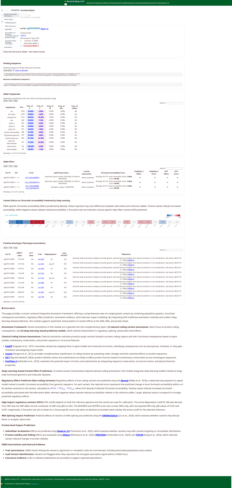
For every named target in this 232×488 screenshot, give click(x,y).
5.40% (41, 129)
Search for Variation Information (10, 15)
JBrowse (127, 3)
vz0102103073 (20, 35)
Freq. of (29, 107)
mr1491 (41, 287)
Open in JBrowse (21, 70)
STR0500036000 (36, 17)
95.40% (31, 132)
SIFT (7, 357)
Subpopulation (50, 254)
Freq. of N (50, 107)
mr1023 (41, 259)
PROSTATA (100, 434)
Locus (31, 173)
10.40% (41, 117)
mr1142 (41, 273)
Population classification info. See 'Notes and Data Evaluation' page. (29, 98)
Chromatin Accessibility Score (113, 173)
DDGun (66, 434)
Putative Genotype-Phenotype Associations (10, 42)
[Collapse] (3, 10)
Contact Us (164, 3)
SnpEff (8, 346)
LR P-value (31, 254)
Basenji (124, 380)
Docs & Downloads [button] (139, 3)
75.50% (31, 142)
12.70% (41, 138)
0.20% (41, 123)
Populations (10, 107)
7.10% (41, 120)
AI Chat (157, 3)
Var (16, 173)
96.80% (31, 114)
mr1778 (41, 297)
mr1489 (41, 283)
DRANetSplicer (110, 415)
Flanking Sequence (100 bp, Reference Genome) (21, 68)
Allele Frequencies (10, 26)
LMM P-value (19, 254)
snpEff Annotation (61, 173)
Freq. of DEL (61, 107)
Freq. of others (74, 107)
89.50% (31, 117)
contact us (34, 484)
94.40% (31, 111)
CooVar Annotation (86, 172)
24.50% (41, 142)
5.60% (41, 111)
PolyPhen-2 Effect (138, 172)
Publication (126, 254)
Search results (8, 19)
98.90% (31, 149)
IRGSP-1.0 (44, 29)
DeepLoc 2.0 (63, 431)
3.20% (41, 114)
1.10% (41, 149)
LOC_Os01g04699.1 (32, 177)
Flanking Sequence (10, 23)
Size (21, 107)
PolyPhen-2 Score (153, 172)
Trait (40, 254)
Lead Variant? (64, 254)
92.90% (31, 120)
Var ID (8, 173)
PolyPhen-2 (11, 361)
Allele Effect (8, 29)
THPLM (139, 434)
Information (8, 47)
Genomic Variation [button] (94, 3)
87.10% (31, 138)
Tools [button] (122, 3)
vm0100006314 (27, 17)
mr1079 (41, 268)
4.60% (41, 132)
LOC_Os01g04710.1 (32, 182)
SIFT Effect (166, 172)
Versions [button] (150, 3)
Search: (162, 103)
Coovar (9, 353)
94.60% (31, 129)
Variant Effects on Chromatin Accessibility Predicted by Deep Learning (11, 35)
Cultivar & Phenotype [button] (111, 3)
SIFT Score (176, 172)
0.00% (41, 146)
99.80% (31, 123)
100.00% (30, 146)
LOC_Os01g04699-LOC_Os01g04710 (32, 187)
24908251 (130, 260)
